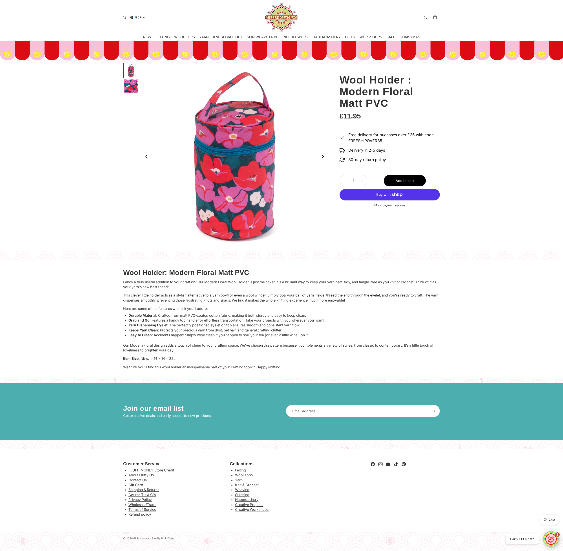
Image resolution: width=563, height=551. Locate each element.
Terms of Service (142, 509)
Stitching (242, 495)
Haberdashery (246, 499)
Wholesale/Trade (142, 504)
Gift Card (135, 485)
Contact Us (137, 480)
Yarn (239, 480)
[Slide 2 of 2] (131, 86)
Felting (241, 470)
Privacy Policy (140, 499)
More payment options (389, 205)
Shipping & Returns (143, 489)
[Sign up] (434, 411)
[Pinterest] (403, 464)
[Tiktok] (396, 464)
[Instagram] (380, 464)
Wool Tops (244, 475)
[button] (551, 539)
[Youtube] (388, 464)
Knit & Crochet (247, 485)
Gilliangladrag (141, 538)
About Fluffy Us (141, 475)
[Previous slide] (145, 157)
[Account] (425, 17)
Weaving (242, 489)
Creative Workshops (252, 509)
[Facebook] (372, 464)
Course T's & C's (142, 495)
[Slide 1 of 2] (131, 71)
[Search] (124, 17)
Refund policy (139, 514)
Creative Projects (249, 504)
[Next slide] (324, 157)
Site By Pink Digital (163, 538)
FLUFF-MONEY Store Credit (151, 470)
